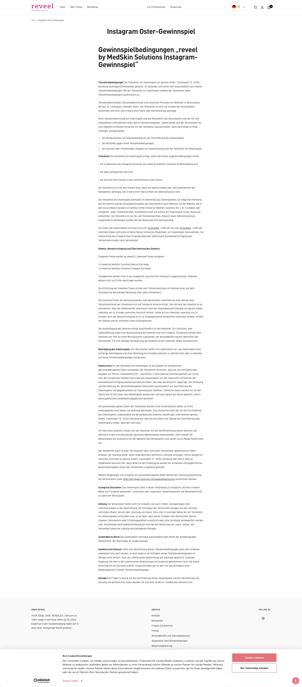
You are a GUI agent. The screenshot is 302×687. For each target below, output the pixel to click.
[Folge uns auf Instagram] (263, 618)
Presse (155, 631)
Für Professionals (156, 7)
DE (239, 7)
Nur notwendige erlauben (254, 668)
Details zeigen (70, 680)
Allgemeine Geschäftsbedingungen (169, 641)
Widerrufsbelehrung (162, 646)
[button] (295, 680)
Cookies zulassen (254, 657)
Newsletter (157, 621)
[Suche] (255, 7)
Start (33, 20)
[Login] (262, 7)
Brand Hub (175, 7)
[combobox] (238, 7)
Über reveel (76, 7)
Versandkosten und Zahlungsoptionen (171, 636)
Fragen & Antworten (162, 626)
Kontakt (156, 616)
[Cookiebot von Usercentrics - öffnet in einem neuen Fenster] (42, 680)
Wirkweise (92, 7)
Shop (62, 7)
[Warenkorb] (269, 7)
